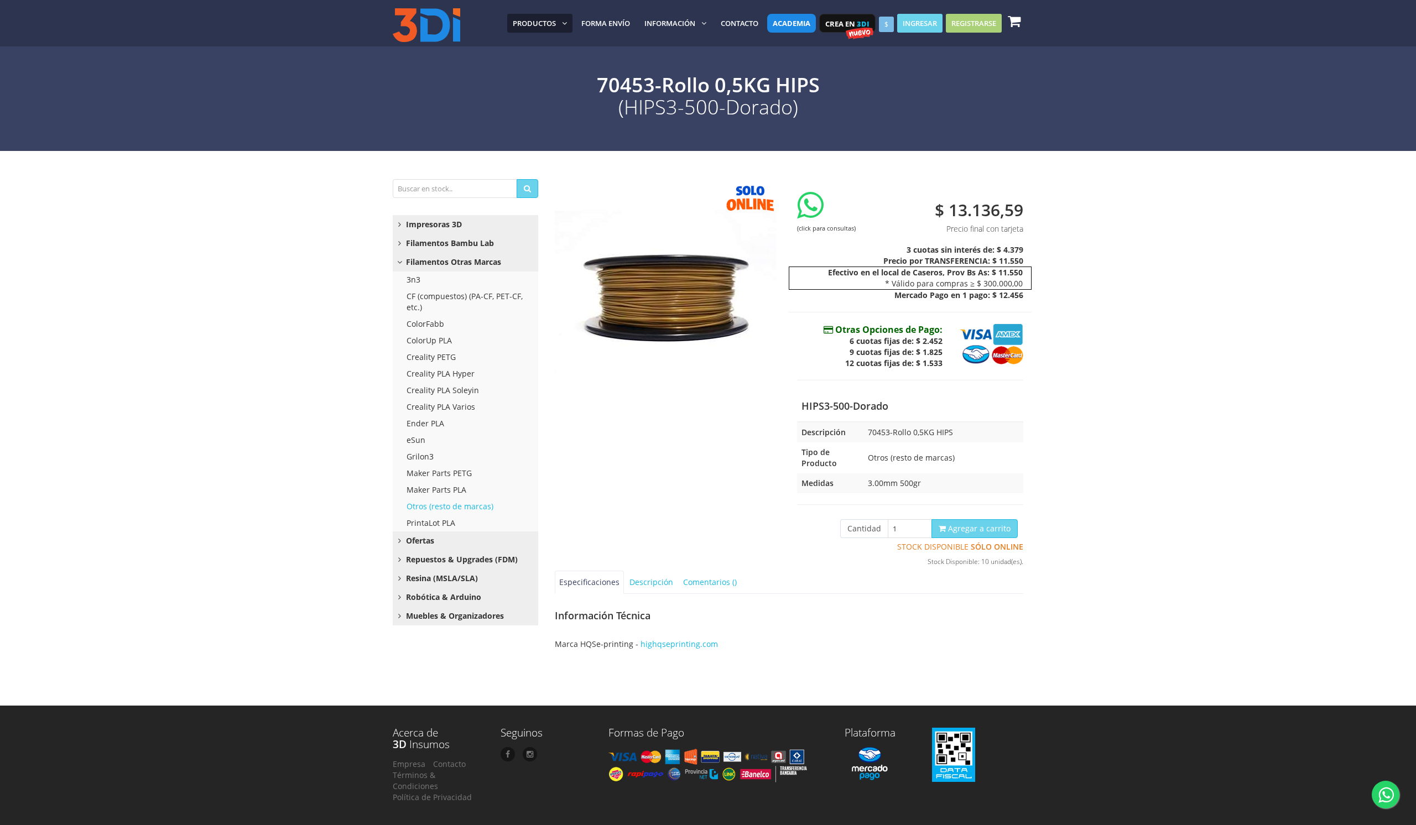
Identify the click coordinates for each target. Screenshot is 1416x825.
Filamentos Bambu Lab (449, 243)
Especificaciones (589, 582)
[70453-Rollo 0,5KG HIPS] (668, 289)
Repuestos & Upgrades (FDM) (461, 559)
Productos (534, 23)
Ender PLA (425, 423)
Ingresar (920, 23)
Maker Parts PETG (439, 473)
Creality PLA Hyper (441, 373)
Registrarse (973, 23)
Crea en (847, 24)
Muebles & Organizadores (454, 615)
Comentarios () (710, 582)
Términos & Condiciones (415, 780)
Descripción (651, 582)
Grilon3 (420, 456)
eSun (416, 440)
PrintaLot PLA (431, 523)
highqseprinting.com (679, 644)
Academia (791, 23)
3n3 (413, 279)
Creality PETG (431, 357)
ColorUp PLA (429, 340)
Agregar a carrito (978, 528)
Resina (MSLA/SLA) (441, 578)
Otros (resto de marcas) (450, 506)
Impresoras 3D (433, 224)
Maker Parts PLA (436, 489)
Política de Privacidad (432, 797)
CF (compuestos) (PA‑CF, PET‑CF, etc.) (465, 301)
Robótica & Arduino (442, 597)
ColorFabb (425, 323)
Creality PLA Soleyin (443, 390)
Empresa (409, 764)
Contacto (739, 23)
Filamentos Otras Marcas (452, 262)
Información (669, 23)
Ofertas (419, 540)
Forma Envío (605, 23)
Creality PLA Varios (441, 406)
